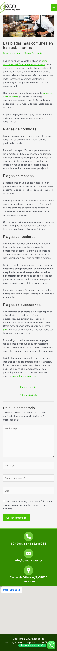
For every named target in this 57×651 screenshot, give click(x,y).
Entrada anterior (28, 387)
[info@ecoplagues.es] (28, 553)
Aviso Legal (10, 642)
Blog (27, 53)
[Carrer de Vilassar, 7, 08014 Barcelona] (28, 570)
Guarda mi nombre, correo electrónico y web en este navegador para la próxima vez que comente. (28, 505)
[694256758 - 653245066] (28, 536)
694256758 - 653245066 (28, 543)
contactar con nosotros (24, 376)
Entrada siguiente (28, 395)
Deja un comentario (13, 53)
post (5, 329)
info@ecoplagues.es (28, 560)
